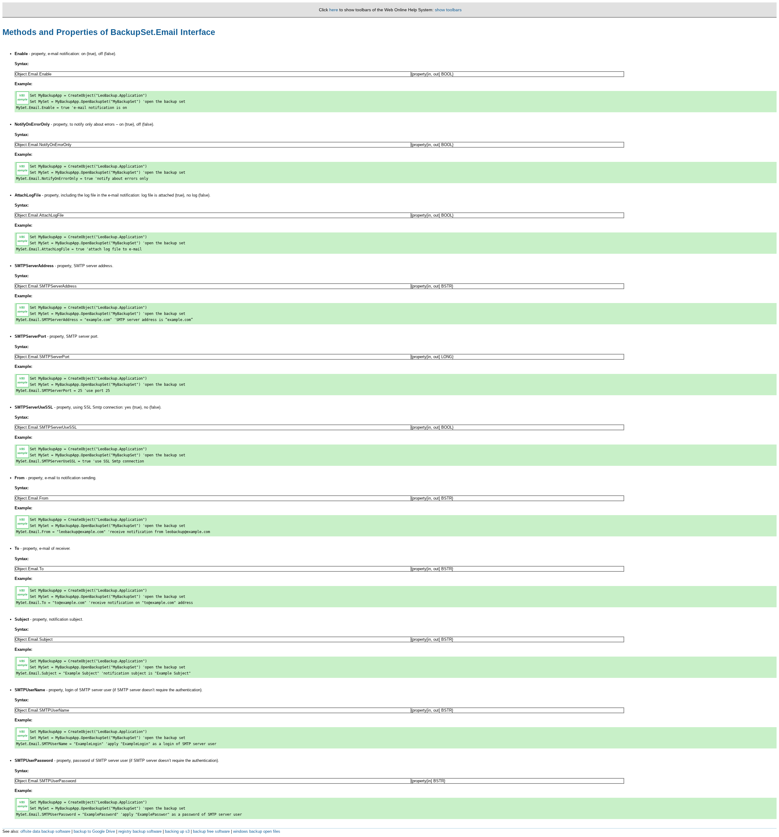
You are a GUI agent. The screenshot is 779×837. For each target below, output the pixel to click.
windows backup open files (256, 831)
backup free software (211, 831)
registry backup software (140, 831)
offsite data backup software (45, 831)
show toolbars (448, 9)
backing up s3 (177, 831)
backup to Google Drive (94, 831)
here (333, 9)
